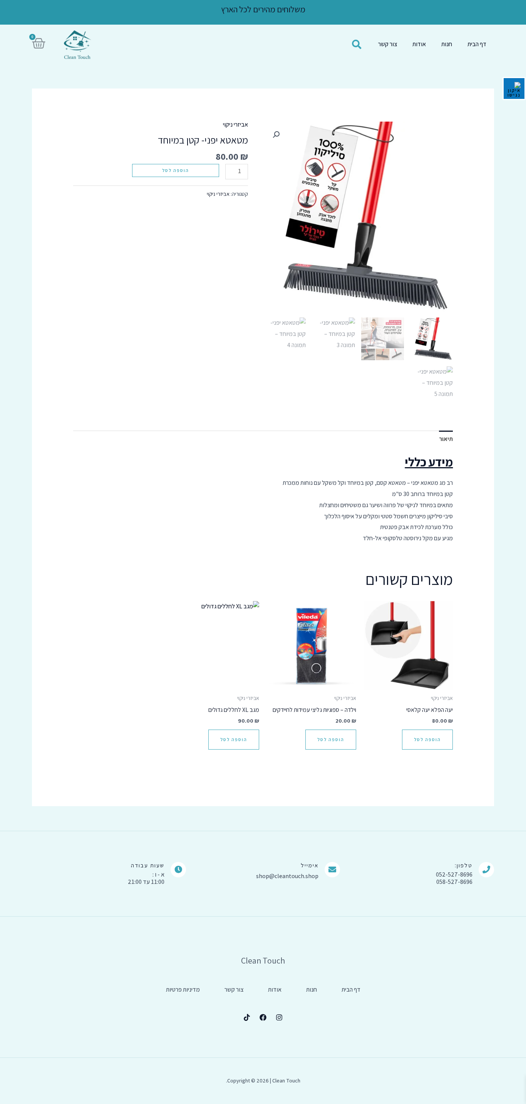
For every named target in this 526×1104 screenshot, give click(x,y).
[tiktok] (246, 1017)
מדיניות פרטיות (183, 989)
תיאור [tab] (446, 439)
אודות (419, 44)
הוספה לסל (175, 170)
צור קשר (387, 44)
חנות (446, 44)
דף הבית (476, 44)
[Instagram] (279, 1017)
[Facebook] (263, 1017)
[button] (276, 135)
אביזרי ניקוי (235, 124)
